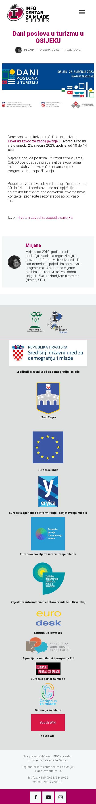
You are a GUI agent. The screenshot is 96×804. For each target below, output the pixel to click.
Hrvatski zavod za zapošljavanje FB (45, 217)
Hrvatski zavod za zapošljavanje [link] (33, 141)
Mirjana (29, 50)
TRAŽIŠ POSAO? (73, 50)
